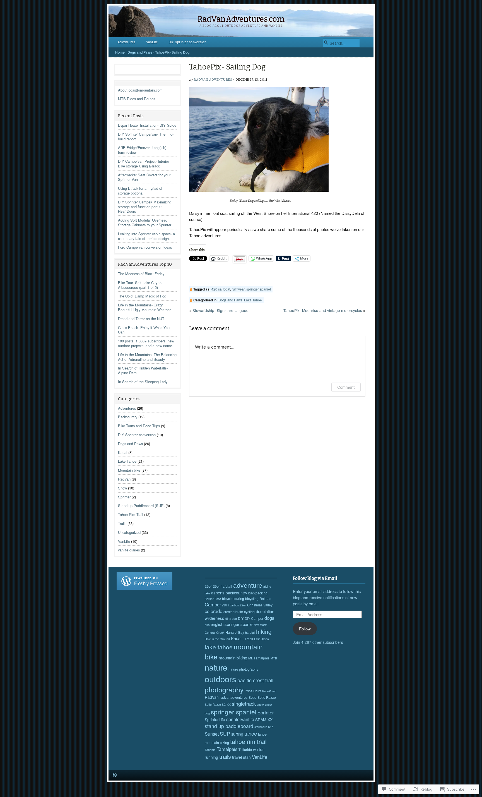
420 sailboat (220, 289)
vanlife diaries (129, 550)
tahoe (250, 733)
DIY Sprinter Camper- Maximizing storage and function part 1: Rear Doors (144, 206)
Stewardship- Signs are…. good (220, 310)
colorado (213, 611)
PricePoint (269, 691)
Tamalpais (227, 749)
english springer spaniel (232, 624)
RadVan (124, 479)
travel (237, 757)
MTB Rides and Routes (136, 98)
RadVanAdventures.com (241, 19)
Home (120, 52)
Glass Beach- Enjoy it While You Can (144, 330)
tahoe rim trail (248, 741)
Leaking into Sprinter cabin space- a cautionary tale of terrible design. (146, 236)
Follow (305, 629)
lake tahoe (219, 647)
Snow (122, 488)
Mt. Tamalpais (258, 658)
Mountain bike (129, 470)
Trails (122, 523)
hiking (264, 631)
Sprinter (124, 497)
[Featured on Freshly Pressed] (144, 588)
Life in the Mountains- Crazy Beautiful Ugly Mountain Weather (144, 307)
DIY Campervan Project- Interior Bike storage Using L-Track (143, 164)
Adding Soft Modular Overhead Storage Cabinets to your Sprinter (144, 222)
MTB (274, 658)
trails (225, 756)
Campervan (217, 604)
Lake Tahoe (127, 461)
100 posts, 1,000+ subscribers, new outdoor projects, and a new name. (146, 343)
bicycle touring (233, 598)
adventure (247, 585)
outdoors (220, 679)
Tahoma (210, 750)
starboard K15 (263, 727)
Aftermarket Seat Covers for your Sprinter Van (144, 177)
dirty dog (231, 618)
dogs (269, 617)
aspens (218, 593)
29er (208, 586)
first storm (260, 625)
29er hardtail (222, 586)
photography (224, 689)
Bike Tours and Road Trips (139, 425)
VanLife (152, 42)
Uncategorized (129, 532)
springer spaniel (258, 289)
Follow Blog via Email (315, 578)
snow (260, 704)
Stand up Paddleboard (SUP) (141, 505)
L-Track (247, 638)
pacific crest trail (255, 680)
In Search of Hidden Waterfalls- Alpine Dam (143, 370)
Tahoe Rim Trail (130, 514)
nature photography (243, 669)
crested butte (233, 611)
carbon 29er (238, 605)
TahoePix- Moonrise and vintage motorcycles (322, 310)
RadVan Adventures (213, 79)
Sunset (212, 734)
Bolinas (265, 598)
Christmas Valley (260, 605)
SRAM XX (264, 719)
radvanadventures (233, 697)
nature (216, 667)
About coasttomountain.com (140, 90)
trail (255, 750)
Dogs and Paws (139, 52)
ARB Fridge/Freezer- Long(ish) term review (142, 150)
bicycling (252, 598)
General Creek (214, 632)
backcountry (236, 593)
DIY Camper (254, 618)
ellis (207, 625)
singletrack (244, 703)
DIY (241, 618)
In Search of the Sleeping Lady (142, 381)
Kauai (122, 452)
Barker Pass (213, 599)
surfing (237, 734)
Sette (252, 697)
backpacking (257, 593)
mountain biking (233, 658)
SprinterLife (215, 719)
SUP (225, 733)
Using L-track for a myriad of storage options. (140, 191)
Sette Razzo (266, 697)
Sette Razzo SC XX (218, 704)
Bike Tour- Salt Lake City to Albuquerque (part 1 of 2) (140, 285)
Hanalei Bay (234, 632)
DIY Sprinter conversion (187, 42)
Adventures (126, 42)
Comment (346, 387)
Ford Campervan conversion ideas (145, 247)
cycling (249, 611)
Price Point (253, 690)
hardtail (250, 632)
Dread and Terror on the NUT (141, 318)
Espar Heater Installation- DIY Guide (147, 125)
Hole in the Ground (217, 639)
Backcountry (127, 416)
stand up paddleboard (229, 725)
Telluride (245, 749)
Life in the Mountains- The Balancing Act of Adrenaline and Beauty (147, 357)
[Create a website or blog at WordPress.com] (115, 775)
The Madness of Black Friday (141, 273)
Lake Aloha (261, 639)
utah (247, 757)
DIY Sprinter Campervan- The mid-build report (145, 136)
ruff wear (238, 289)
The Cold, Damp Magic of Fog (142, 296)
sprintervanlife (240, 719)
